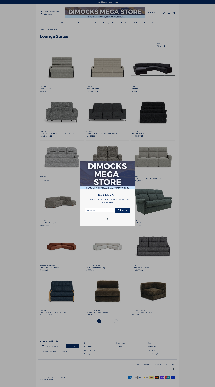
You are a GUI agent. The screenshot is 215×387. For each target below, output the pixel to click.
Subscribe (122, 210)
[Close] (132, 164)
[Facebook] (107, 219)
